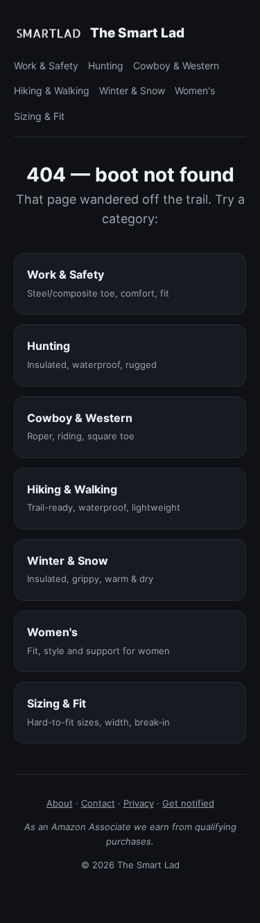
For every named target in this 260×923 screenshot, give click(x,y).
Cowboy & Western (176, 65)
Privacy (138, 803)
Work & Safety (46, 65)
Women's (195, 90)
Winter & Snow (132, 90)
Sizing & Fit (39, 116)
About (59, 803)
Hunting (105, 65)
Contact (98, 803)
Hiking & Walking (51, 90)
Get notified (188, 803)
